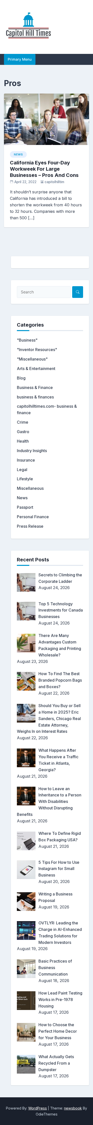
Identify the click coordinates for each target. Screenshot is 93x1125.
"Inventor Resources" (37, 349)
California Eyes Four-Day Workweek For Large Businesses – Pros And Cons (44, 169)
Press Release (30, 526)
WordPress (37, 1108)
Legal (22, 469)
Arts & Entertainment (36, 368)
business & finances (35, 396)
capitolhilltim (54, 182)
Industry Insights (32, 450)
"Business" (27, 340)
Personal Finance (33, 516)
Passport (25, 507)
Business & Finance (35, 387)
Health (23, 441)
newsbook (73, 1108)
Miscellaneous (30, 488)
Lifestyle (25, 478)
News (18, 154)
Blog (21, 377)
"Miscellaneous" (32, 359)
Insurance (26, 460)
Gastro (23, 431)
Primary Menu (20, 59)
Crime (22, 422)
